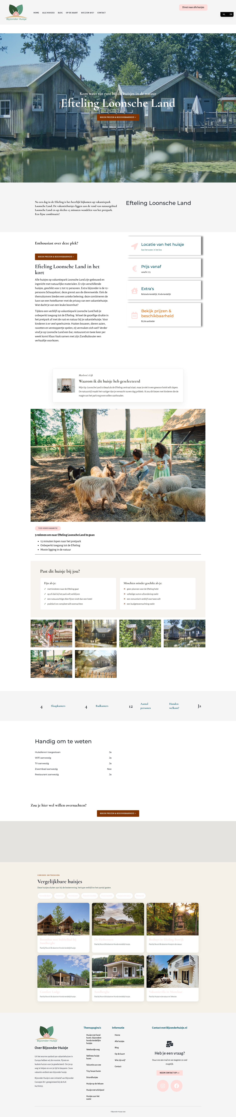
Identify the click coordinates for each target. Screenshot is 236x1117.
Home (36, 13)
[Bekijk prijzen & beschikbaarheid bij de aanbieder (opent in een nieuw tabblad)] (134, 315)
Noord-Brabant (45, 896)
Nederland (60, 896)
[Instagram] (163, 1086)
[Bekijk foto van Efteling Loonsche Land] (51, 633)
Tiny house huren (93, 1071)
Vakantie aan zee (93, 1065)
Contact (101, 13)
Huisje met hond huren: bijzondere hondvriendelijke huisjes (93, 1039)
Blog (60, 13)
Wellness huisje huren (92, 1057)
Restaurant (140, 896)
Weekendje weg (93, 1049)
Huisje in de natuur (124, 896)
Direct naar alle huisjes (193, 7)
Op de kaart (72, 13)
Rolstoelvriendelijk (89, 896)
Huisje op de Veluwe (94, 1084)
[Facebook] (176, 1086)
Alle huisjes (48, 13)
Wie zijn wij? (87, 13)
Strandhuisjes (92, 1077)
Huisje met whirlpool (95, 1090)
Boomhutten (73, 896)
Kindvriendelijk (106, 896)
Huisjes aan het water (92, 1097)
